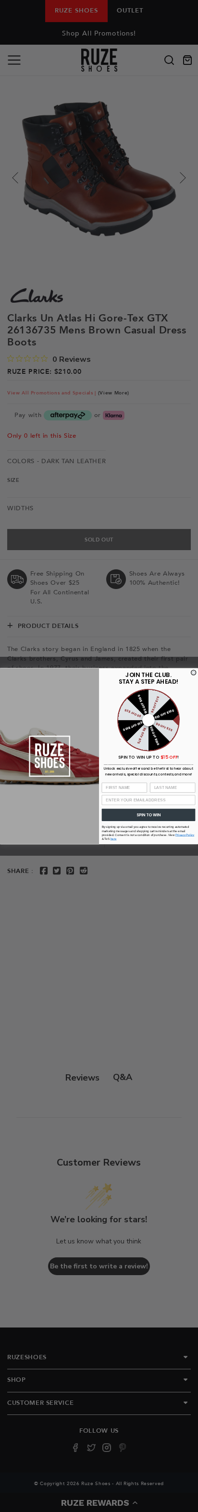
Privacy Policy (184, 834)
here (114, 838)
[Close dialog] (193, 672)
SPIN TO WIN (148, 814)
